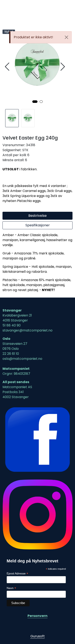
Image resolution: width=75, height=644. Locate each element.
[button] (35, 101)
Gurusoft (37, 636)
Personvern (38, 615)
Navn (11, 588)
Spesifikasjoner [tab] (37, 225)
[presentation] (8, 67)
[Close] (66, 37)
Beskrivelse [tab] (37, 215)
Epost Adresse (17, 573)
